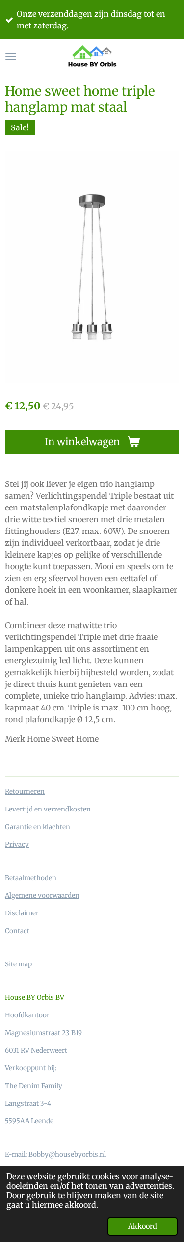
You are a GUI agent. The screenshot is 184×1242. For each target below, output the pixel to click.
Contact (17, 931)
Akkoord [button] (142, 1226)
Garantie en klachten (37, 827)
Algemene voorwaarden (42, 895)
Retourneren (25, 791)
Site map (18, 964)
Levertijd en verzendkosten (48, 809)
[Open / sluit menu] (11, 56)
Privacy (17, 844)
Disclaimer (22, 913)
